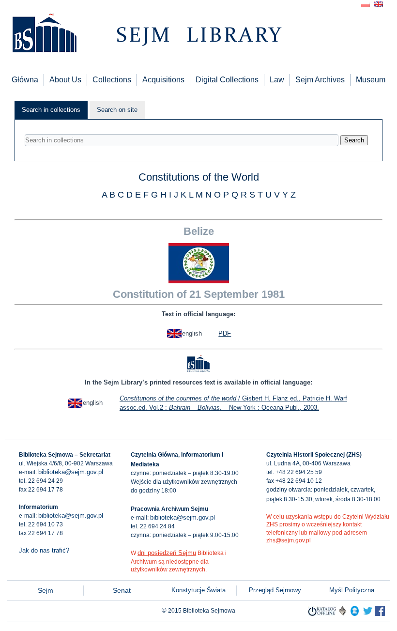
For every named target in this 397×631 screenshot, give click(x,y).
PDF (224, 333)
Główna (25, 80)
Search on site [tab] (117, 109)
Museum (370, 80)
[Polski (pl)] (365, 3)
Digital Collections (227, 80)
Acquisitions (163, 80)
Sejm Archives (320, 80)
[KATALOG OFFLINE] (322, 613)
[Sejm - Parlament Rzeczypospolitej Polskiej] (355, 613)
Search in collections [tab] (51, 109)
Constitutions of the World (198, 177)
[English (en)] (378, 3)
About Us (65, 80)
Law (277, 80)
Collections (111, 80)
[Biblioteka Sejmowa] (44, 34)
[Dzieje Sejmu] (368, 613)
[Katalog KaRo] (342, 613)
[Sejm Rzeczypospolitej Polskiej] (380, 613)
